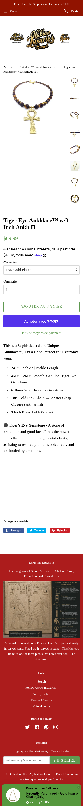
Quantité (10, 281)
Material (10, 261)
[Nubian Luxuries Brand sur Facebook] (36, 728)
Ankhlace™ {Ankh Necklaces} (38, 67)
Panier (75, 11)
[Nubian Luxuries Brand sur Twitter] (27, 728)
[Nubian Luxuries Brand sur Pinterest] (46, 728)
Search (41, 681)
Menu (13, 11)
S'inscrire (64, 760)
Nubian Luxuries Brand (49, 774)
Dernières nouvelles (41, 562)
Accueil (8, 67)
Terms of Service (41, 700)
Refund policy (41, 706)
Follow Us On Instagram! (41, 687)
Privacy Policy (41, 694)
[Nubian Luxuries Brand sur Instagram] (55, 728)
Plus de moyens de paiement (41, 333)
